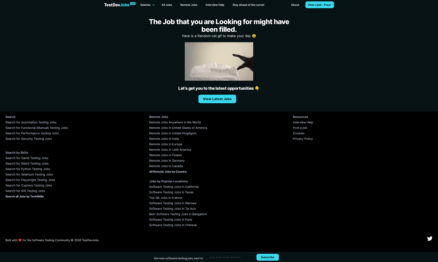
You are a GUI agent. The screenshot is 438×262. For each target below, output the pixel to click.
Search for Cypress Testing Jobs (28, 185)
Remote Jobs (188, 4)
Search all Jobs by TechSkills (24, 196)
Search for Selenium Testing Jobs (29, 174)
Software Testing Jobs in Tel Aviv (172, 208)
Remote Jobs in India (164, 138)
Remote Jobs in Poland (165, 155)
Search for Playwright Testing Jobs (30, 180)
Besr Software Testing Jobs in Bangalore (178, 214)
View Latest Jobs (217, 99)
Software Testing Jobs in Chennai (173, 225)
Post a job (300, 128)
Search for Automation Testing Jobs (30, 122)
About (295, 4)
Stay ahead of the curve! (248, 4)
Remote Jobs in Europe (165, 144)
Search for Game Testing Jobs (26, 158)
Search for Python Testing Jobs (27, 169)
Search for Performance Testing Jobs (32, 133)
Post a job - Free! (319, 4)
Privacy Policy (303, 138)
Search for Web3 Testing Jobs (26, 163)
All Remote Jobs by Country (168, 171)
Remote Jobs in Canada (166, 166)
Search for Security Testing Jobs (28, 138)
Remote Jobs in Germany (167, 160)
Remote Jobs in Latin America (170, 149)
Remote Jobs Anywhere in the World (175, 122)
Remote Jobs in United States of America (178, 128)
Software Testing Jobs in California (174, 187)
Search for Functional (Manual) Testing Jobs (36, 128)
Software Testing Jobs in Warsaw (172, 203)
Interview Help (215, 4)
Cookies (299, 133)
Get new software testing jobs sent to (178, 258)
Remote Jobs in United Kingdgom (173, 133)
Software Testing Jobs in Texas (171, 192)
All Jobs (167, 4)
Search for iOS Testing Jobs (25, 191)
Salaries (145, 4)
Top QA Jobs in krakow (165, 197)
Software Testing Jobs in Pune (170, 219)
